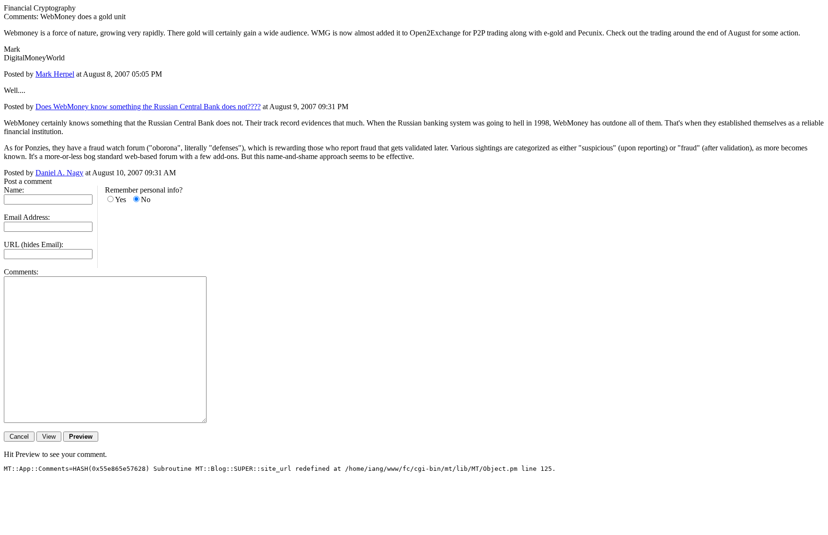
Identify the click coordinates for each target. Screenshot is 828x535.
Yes (120, 199)
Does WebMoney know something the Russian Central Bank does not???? (148, 106)
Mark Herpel (54, 74)
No (145, 199)
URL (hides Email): (33, 244)
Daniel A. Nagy (59, 173)
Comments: (21, 272)
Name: (14, 190)
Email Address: (27, 217)
